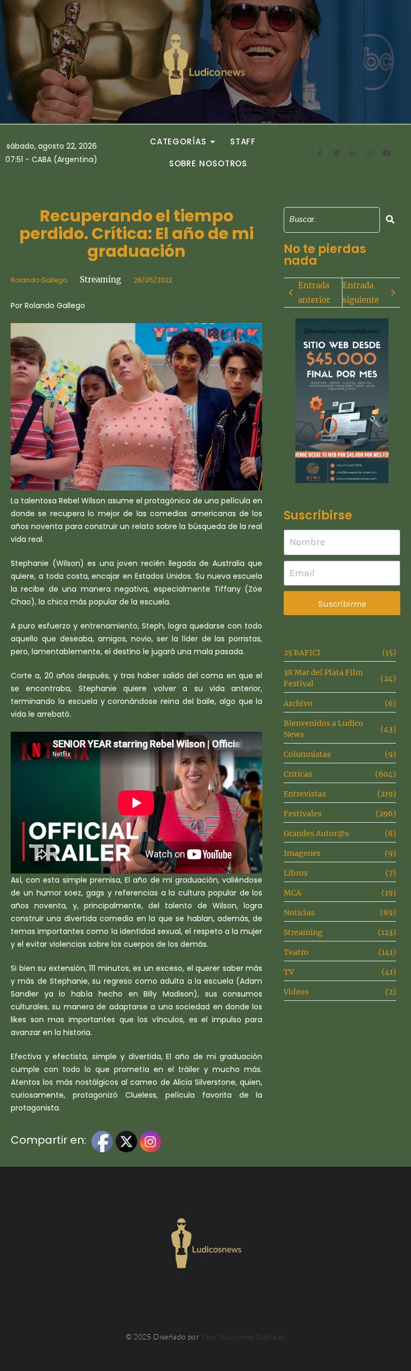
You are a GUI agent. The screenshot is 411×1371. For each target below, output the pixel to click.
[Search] (390, 219)
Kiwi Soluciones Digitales (244, 1336)
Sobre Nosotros (208, 163)
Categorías (178, 141)
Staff (243, 141)
